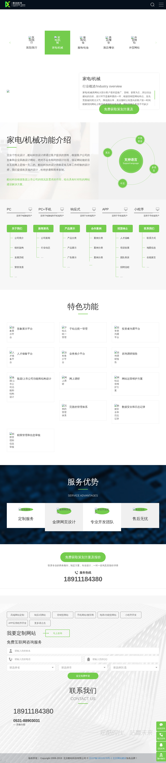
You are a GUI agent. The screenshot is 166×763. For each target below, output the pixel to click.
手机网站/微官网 (85, 615)
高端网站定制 (17, 615)
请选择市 (66, 667)
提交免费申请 (83, 676)
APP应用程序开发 (17, 623)
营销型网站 (62, 615)
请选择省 (14, 667)
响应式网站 (40, 615)
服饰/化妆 (83, 47)
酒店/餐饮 (108, 47)
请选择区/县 (120, 667)
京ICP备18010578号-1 (100, 758)
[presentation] (10, 42)
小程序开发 (130, 615)
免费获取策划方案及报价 (118, 110)
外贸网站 (134, 47)
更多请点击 (40, 623)
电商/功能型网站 (108, 615)
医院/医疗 (31, 47)
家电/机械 (57, 47)
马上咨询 (57, 633)
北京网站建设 (119, 758)
